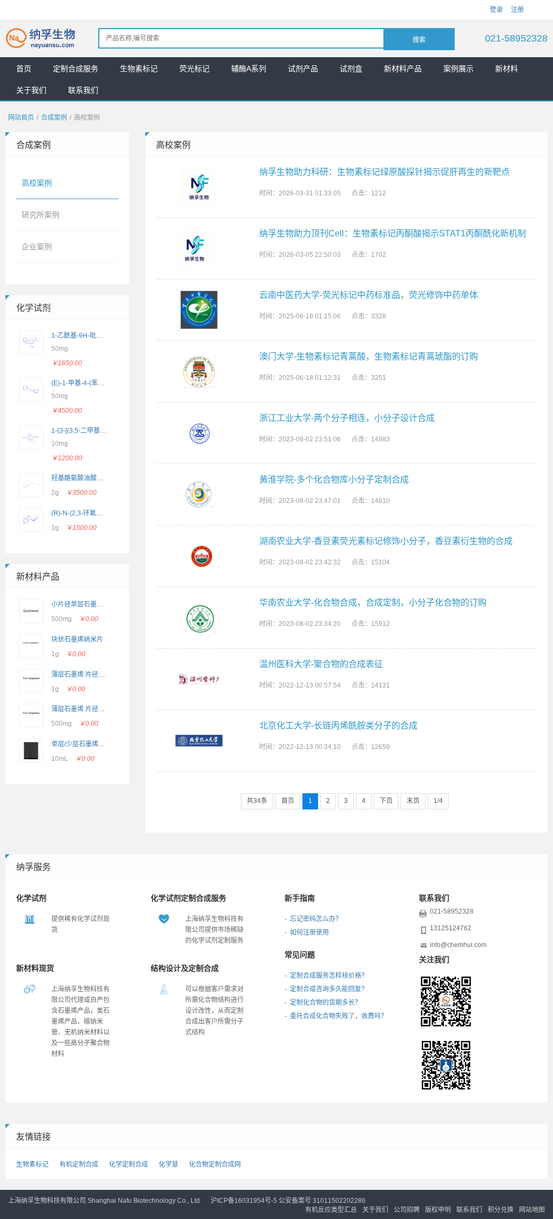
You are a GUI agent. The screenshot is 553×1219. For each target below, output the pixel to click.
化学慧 (168, 1164)
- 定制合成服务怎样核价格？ (326, 975)
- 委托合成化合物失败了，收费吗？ (336, 1016)
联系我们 (83, 90)
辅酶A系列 (248, 68)
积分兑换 (501, 1210)
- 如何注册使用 (307, 932)
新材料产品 (403, 68)
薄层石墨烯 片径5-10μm (86, 709)
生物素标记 (139, 68)
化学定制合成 (128, 1164)
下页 (386, 801)
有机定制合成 (78, 1164)
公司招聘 (407, 1210)
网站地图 (532, 1210)
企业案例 (37, 246)
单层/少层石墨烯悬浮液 (84, 744)
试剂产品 (303, 68)
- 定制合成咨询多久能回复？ (326, 989)
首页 (23, 68)
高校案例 (37, 183)
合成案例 (54, 117)
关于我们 (31, 90)
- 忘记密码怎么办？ (313, 919)
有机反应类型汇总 (331, 1210)
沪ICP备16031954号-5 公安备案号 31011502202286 (288, 1200)
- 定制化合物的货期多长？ (323, 1002)
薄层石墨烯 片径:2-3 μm (85, 674)
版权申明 (438, 1210)
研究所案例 (40, 214)
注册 (517, 9)
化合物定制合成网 (215, 1164)
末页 (413, 801)
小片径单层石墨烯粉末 (83, 604)
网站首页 (21, 117)
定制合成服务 (75, 68)
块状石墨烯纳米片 (77, 639)
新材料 (506, 68)
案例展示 (458, 68)
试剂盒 (351, 68)
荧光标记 (194, 68)
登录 (496, 9)
